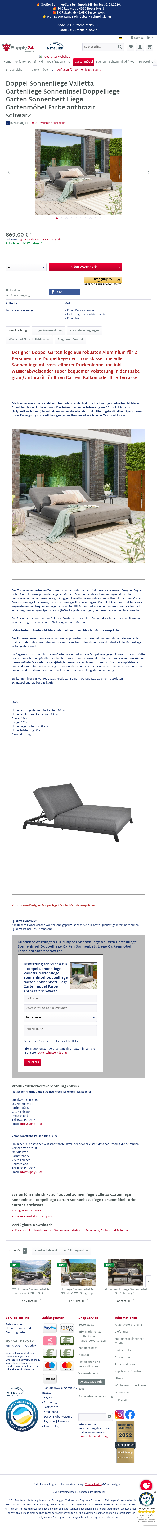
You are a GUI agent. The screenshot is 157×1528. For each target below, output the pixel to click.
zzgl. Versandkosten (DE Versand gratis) (40, 240)
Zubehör (17, 1250)
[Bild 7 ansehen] (86, 218)
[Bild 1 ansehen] (57, 218)
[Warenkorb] (149, 47)
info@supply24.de (31, 1124)
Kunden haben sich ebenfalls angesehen (61, 1250)
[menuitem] (103, 47)
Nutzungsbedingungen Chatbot (129, 1341)
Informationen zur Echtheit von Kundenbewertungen (92, 1336)
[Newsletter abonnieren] (109, 1417)
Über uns (121, 1378)
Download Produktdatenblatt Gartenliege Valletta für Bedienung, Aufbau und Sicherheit (72, 1230)
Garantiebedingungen (84, 330)
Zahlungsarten (88, 1348)
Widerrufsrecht (88, 1373)
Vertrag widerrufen (91, 1382)
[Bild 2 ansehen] (62, 218)
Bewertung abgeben (23, 295)
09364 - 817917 (20, 1341)
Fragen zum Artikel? (27, 1210)
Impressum (122, 1400)
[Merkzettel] (130, 47)
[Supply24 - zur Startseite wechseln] (18, 48)
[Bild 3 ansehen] (66, 218)
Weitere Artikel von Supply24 (33, 1216)
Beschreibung (18, 330)
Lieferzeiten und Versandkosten (89, 1364)
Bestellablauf (87, 1325)
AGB (81, 1389)
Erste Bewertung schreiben (47, 123)
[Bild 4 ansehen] (71, 218)
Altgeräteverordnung (48, 330)
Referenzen (122, 1357)
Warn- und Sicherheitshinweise (29, 339)
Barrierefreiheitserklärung (95, 1396)
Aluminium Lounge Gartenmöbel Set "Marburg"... (125, 1291)
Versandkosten (93, 1484)
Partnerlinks (123, 1350)
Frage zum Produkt (70, 339)
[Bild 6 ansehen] (81, 218)
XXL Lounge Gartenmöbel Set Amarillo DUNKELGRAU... (31, 1291)
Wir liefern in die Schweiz (131, 1386)
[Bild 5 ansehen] (76, 218)
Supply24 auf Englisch (129, 1372)
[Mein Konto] (140, 47)
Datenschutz (123, 1393)
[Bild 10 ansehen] (100, 218)
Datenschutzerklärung (52, 1053)
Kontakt (83, 1355)
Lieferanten (122, 1332)
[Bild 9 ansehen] (95, 218)
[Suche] (120, 47)
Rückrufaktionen (126, 1364)
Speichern (32, 1062)
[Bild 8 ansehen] (90, 218)
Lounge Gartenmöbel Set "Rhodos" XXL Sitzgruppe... (78, 1291)
